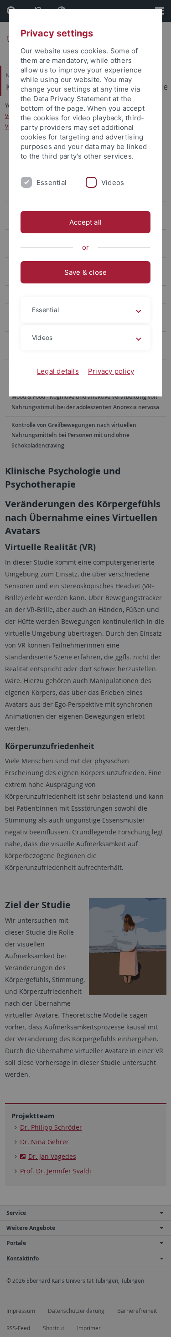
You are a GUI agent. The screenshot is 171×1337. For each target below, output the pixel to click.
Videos (112, 182)
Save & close (85, 272)
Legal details (58, 371)
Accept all (85, 222)
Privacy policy (111, 371)
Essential (51, 182)
